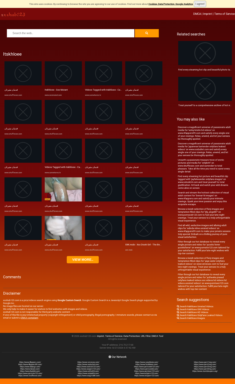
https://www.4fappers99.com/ (30, 364)
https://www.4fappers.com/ (30, 362)
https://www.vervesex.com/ (88, 362)
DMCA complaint (29, 317)
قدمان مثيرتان (11, 89)
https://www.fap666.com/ (30, 371)
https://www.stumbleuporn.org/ (205, 371)
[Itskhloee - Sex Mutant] (63, 84)
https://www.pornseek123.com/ (146, 367)
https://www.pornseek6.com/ (146, 369)
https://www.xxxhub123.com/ (88, 367)
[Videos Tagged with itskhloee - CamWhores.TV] (63, 161)
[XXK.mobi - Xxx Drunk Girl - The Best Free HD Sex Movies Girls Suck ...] (143, 239)
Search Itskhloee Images (192, 318)
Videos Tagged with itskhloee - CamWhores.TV (69, 167)
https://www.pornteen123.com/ (146, 371)
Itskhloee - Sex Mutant (56, 89)
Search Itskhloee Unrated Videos (196, 306)
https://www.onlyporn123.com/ (146, 376)
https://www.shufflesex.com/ (30, 376)
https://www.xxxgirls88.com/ (88, 376)
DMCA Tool (157, 336)
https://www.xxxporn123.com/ (88, 369)
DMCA (197, 13)
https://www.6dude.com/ (30, 369)
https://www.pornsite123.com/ (30, 373)
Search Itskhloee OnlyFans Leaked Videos (200, 315)
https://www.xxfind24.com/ (88, 371)
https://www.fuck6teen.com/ (146, 364)
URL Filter (146, 336)
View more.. (82, 259)
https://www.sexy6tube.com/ (146, 362)
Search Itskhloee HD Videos (193, 312)
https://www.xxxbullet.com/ (88, 364)
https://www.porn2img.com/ (205, 364)
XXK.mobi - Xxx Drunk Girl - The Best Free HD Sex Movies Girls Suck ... (160, 244)
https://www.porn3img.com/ (205, 367)
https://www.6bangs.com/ (30, 367)
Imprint (207, 13)
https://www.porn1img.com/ (205, 362)
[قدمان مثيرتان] (23, 84)
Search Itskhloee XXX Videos (194, 309)
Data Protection (132, 336)
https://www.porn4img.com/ (205, 369)
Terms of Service (224, 13)
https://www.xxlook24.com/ (88, 373)
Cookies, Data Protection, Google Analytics (170, 4)
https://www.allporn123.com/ (146, 373)
